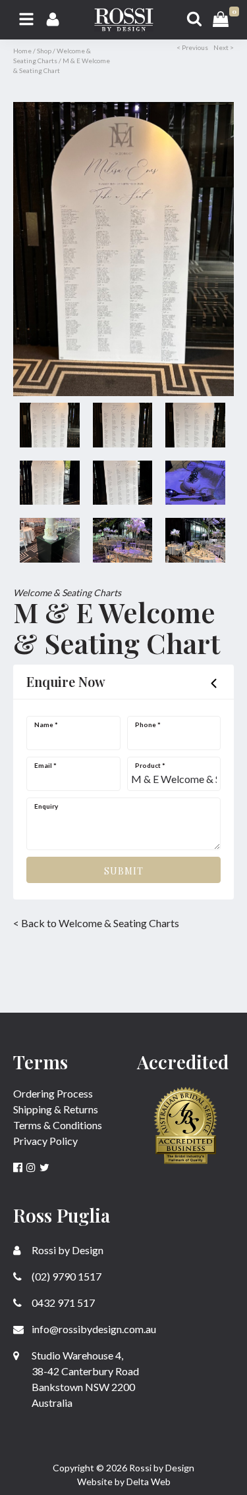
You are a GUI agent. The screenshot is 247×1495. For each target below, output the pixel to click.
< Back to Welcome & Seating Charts (96, 923)
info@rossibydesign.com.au (93, 1329)
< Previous (192, 47)
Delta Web (148, 1481)
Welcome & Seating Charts (67, 592)
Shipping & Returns (55, 1109)
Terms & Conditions (57, 1125)
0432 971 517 (62, 1302)
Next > (223, 47)
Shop (44, 51)
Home (22, 51)
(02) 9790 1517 (65, 1276)
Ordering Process (53, 1093)
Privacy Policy (45, 1140)
